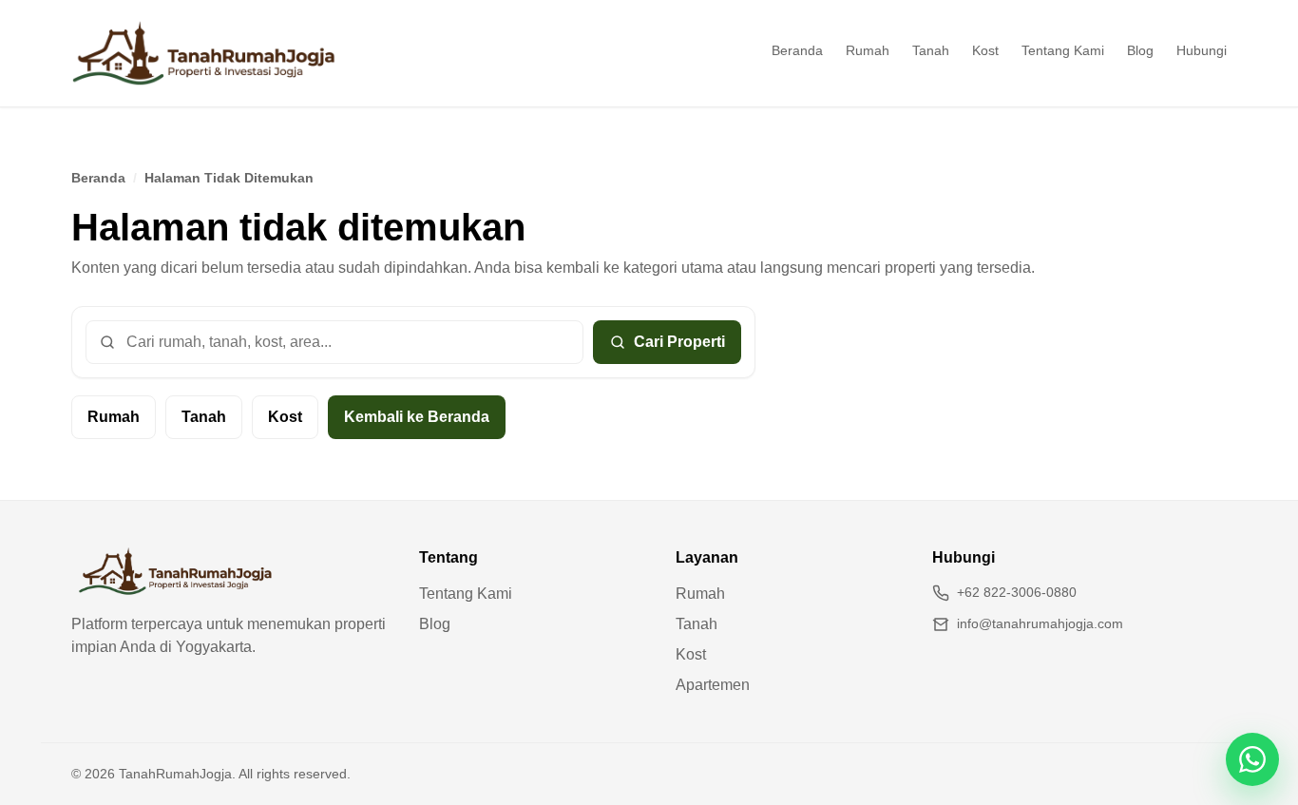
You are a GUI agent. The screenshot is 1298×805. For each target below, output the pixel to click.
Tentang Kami (1062, 50)
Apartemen (713, 685)
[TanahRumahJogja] (204, 53)
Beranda (797, 50)
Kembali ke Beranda (416, 417)
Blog (1140, 50)
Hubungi (1201, 50)
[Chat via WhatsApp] (1252, 759)
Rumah (867, 50)
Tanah (930, 50)
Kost (985, 50)
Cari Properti (679, 342)
